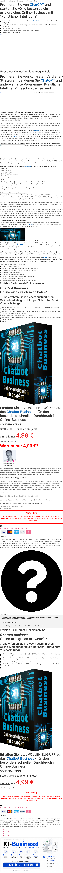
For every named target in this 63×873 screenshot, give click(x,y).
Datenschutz (7, 832)
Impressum (6, 830)
